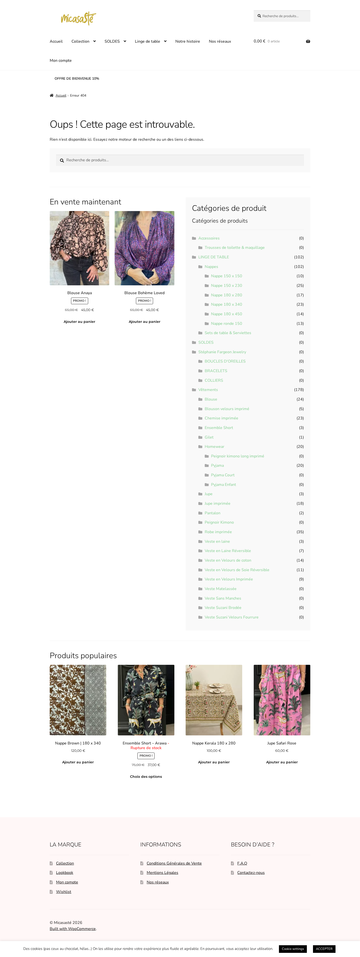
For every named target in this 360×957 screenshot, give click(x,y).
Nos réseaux (220, 41)
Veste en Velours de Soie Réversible (237, 570)
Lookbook (64, 872)
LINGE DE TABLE (213, 257)
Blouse (211, 399)
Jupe (209, 494)
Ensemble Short (219, 427)
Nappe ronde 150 (226, 323)
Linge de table (147, 41)
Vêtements (208, 389)
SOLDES (112, 41)
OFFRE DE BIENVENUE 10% (77, 78)
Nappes (211, 266)
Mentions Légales (162, 872)
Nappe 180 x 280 (226, 295)
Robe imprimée (218, 532)
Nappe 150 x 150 (226, 276)
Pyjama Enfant (223, 484)
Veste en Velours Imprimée (229, 579)
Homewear (214, 446)
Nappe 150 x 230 (226, 285)
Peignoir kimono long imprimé (237, 456)
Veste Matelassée (221, 589)
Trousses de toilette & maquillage (235, 247)
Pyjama (217, 465)
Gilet (209, 437)
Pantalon (212, 513)
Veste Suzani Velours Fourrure (232, 617)
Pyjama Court (223, 475)
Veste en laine (217, 541)
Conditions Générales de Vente (174, 863)
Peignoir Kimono (219, 522)
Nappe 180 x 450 (226, 314)
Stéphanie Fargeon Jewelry (222, 352)
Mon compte (61, 60)
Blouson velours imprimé (227, 409)
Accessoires (209, 238)
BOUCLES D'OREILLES (225, 361)
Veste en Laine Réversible (228, 551)
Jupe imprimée (217, 503)
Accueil (56, 41)
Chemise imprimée (221, 418)
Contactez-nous (251, 872)
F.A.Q (242, 863)
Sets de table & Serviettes (228, 333)
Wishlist (63, 891)
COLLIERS (214, 380)
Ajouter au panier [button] (79, 321)
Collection (80, 41)
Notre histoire (187, 41)
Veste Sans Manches (223, 598)
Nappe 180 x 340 (226, 304)
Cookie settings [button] (293, 949)
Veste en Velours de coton (228, 560)
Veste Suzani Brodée (223, 607)
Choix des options (146, 776)
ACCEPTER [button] (324, 949)
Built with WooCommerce (73, 929)
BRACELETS (216, 371)
